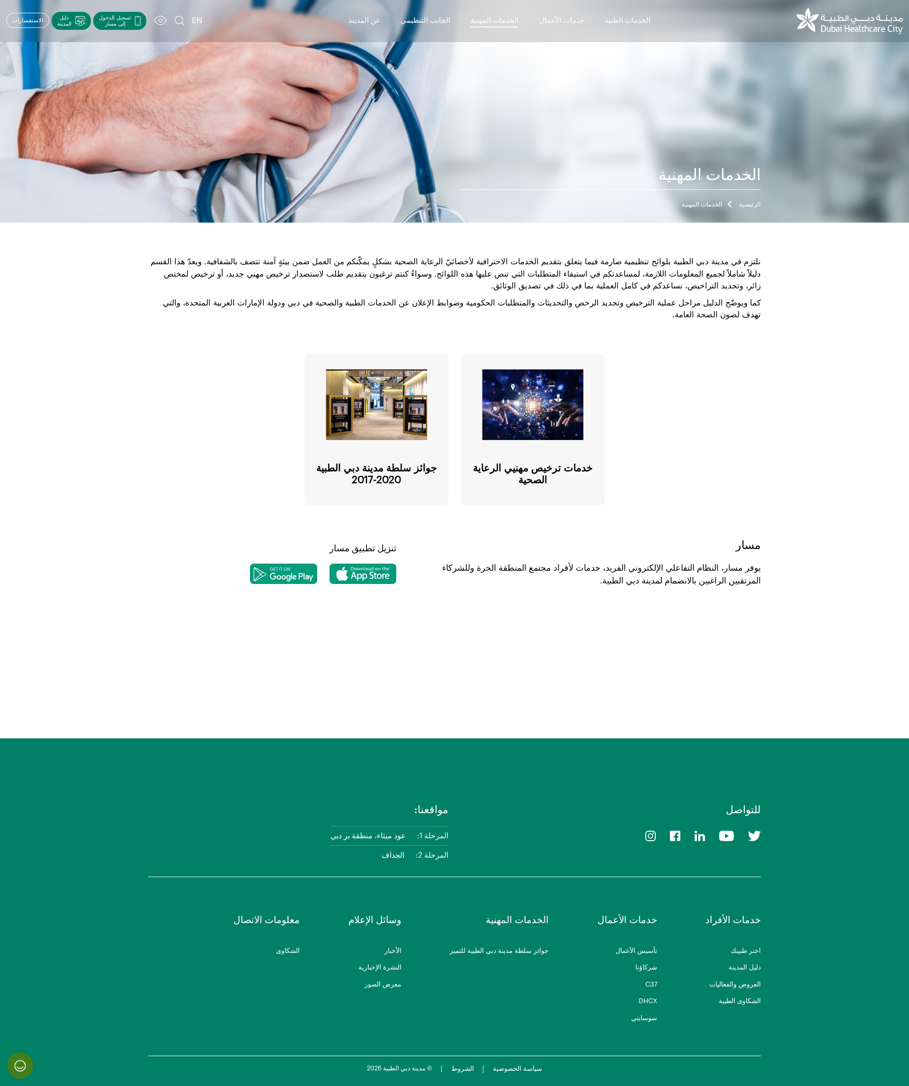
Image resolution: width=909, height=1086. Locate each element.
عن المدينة (364, 20)
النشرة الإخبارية (379, 967)
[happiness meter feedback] (20, 1065)
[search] (179, 20)
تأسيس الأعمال (636, 951)
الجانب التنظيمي (425, 20)
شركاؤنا (646, 967)
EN (197, 21)
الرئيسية (750, 204)
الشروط (462, 1069)
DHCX (648, 1001)
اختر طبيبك (746, 951)
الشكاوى (288, 951)
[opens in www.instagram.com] (650, 836)
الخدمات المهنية (494, 20)
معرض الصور (383, 984)
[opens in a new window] (363, 574)
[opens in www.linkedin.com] (700, 836)
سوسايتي (644, 1018)
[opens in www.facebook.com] (675, 836)
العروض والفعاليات (735, 984)
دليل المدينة (745, 967)
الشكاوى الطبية (740, 1001)
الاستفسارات (27, 20)
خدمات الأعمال (561, 20)
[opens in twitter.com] (754, 836)
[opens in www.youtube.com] (726, 836)
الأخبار (392, 951)
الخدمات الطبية (628, 20)
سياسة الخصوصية (517, 1069)
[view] (160, 20)
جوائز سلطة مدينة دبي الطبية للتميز (499, 951)
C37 (651, 984)
